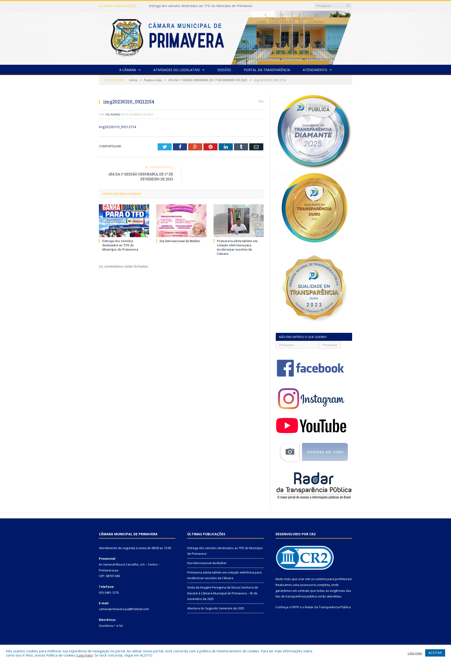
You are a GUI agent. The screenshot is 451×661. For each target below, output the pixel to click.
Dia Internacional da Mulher (170, 6)
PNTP (295, 607)
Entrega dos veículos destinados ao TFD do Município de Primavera (120, 245)
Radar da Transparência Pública (328, 607)
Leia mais (84, 655)
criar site (304, 579)
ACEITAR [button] (435, 652)
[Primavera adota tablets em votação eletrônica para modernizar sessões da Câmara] (239, 220)
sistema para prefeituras (333, 579)
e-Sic (119, 625)
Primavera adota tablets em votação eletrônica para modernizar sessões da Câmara (237, 247)
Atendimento (315, 70)
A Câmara (127, 70)
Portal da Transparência (267, 70)
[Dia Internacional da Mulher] (181, 220)
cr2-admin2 (113, 114)
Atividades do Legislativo (176, 70)
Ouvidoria (106, 625)
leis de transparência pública (296, 596)
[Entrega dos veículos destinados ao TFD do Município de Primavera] (124, 220)
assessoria (308, 585)
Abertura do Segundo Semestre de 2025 (215, 608)
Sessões (224, 70)
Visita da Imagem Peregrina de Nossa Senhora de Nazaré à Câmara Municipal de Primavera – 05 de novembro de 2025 (222, 593)
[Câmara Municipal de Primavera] (225, 37)
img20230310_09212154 (117, 127)
